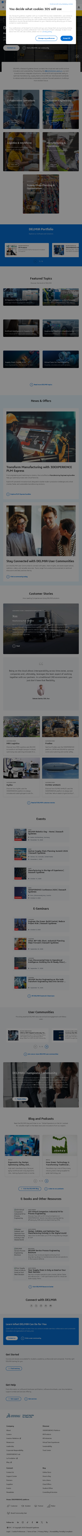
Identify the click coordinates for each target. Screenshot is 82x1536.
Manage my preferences (46, 38)
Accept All (66, 38)
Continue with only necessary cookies (61, 4)
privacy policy (47, 31)
